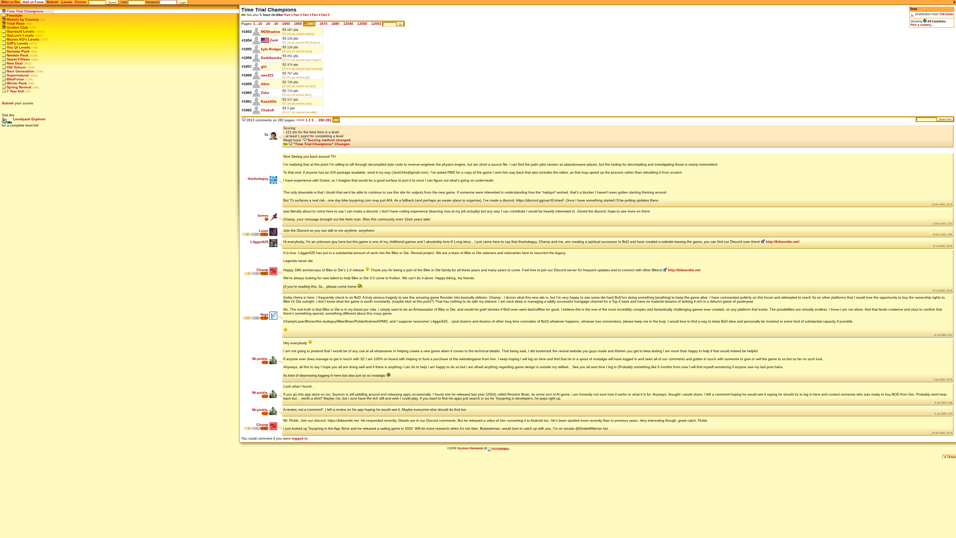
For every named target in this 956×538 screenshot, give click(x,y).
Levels (66, 2)
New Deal (14, 63)
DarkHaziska (271, 58)
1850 (298, 24)
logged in (300, 438)
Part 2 (298, 14)
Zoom (949, 14)
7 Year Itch (15, 91)
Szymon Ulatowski (470, 448)
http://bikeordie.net (684, 270)
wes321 (267, 75)
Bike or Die (10, 2)
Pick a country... (921, 25)
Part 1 (288, 14)
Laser (263, 231)
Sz (266, 134)
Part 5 (325, 14)
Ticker (949, 457)
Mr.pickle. (260, 359)
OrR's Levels (17, 43)
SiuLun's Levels (20, 35)
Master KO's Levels (22, 39)
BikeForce (15, 79)
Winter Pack (16, 83)
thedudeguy (258, 179)
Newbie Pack (17, 55)
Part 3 (307, 14)
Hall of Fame (33, 2)
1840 (286, 24)
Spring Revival (18, 87)
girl (263, 66)
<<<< (300, 120)
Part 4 (316, 14)
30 (276, 24)
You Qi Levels (18, 47)
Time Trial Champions (25, 11)
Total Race (15, 23)
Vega (264, 314)
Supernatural (17, 75)
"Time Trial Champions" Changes (321, 144)
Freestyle (14, 15)
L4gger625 (259, 242)
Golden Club (17, 27)
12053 (376, 24)
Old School (16, 67)
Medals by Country (22, 19)
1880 (335, 24)
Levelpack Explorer (29, 119)
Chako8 (267, 110)
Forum (80, 2)
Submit (53, 2)
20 (268, 24)
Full (942, 14)
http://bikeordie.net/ (782, 242)
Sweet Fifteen (18, 59)
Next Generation (20, 71)
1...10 (257, 24)
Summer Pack (18, 51)
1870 (323, 24)
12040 (348, 24)
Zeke (265, 93)
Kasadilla (269, 101)
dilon (265, 84)
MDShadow (270, 32)
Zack (274, 40)
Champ (262, 270)
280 (321, 120)
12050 (362, 24)
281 (328, 120)
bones (263, 215)
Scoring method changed (328, 140)
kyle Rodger (271, 49)
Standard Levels (20, 31)
